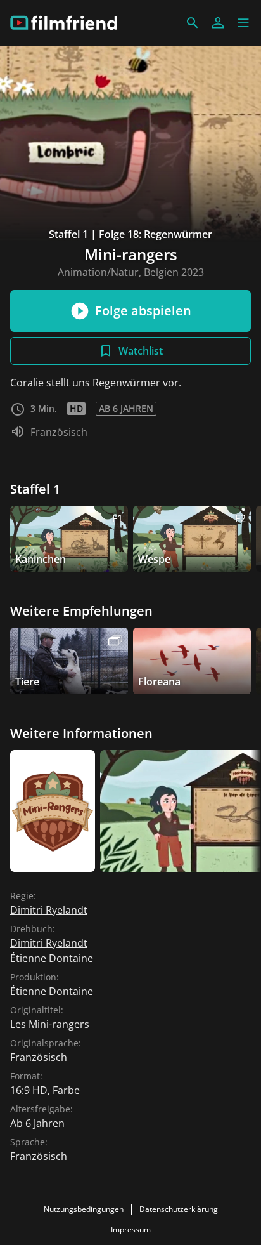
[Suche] (192, 23)
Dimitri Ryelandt (48, 910)
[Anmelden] (218, 23)
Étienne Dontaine (51, 958)
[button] (243, 23)
